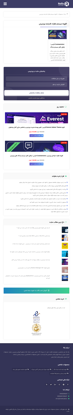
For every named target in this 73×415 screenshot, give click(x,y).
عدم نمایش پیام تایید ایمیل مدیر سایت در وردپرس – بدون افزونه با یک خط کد (31, 244)
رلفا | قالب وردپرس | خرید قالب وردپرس (63, 4)
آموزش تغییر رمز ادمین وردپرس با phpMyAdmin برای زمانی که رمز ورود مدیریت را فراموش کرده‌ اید (28, 277)
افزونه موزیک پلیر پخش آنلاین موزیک (40, 369)
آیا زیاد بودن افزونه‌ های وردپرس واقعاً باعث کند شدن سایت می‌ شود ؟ (33, 228)
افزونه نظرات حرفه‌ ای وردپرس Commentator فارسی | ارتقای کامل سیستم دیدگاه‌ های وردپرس (36, 156)
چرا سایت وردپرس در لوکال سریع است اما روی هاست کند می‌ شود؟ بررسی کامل (31, 260)
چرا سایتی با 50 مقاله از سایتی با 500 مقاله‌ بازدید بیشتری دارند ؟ (34, 236)
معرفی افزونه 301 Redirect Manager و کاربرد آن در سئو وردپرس (34, 268)
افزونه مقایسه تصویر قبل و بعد (20, 369)
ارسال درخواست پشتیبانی (36, 93)
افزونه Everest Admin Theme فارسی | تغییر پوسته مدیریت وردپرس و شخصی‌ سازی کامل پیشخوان (37, 127)
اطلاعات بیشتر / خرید (35, 136)
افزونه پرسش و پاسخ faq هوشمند (58, 373)
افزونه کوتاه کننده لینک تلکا (60, 369)
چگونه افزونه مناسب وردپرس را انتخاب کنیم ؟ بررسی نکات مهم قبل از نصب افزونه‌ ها (30, 252)
